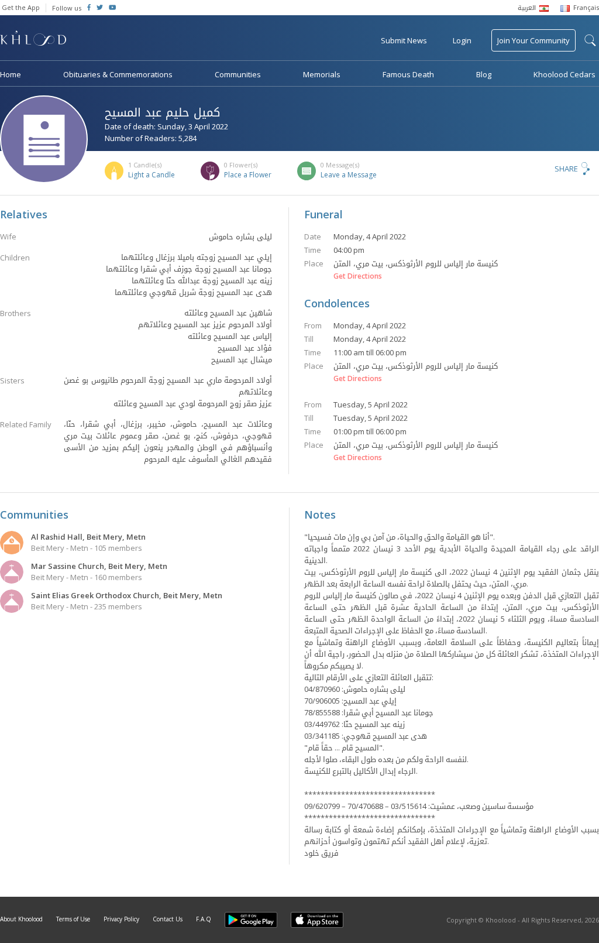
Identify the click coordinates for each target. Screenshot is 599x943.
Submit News (404, 40)
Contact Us (168, 919)
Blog (483, 74)
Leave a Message (349, 175)
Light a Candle (151, 175)
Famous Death (408, 74)
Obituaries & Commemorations (118, 74)
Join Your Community (533, 40)
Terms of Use (73, 919)
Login (462, 40)
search (590, 40)
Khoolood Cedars (564, 74)
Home (10, 74)
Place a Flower (247, 175)
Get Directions (357, 276)
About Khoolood (21, 919)
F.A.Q (203, 919)
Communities (238, 74)
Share (566, 168)
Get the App (21, 7)
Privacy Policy (121, 919)
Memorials (321, 74)
